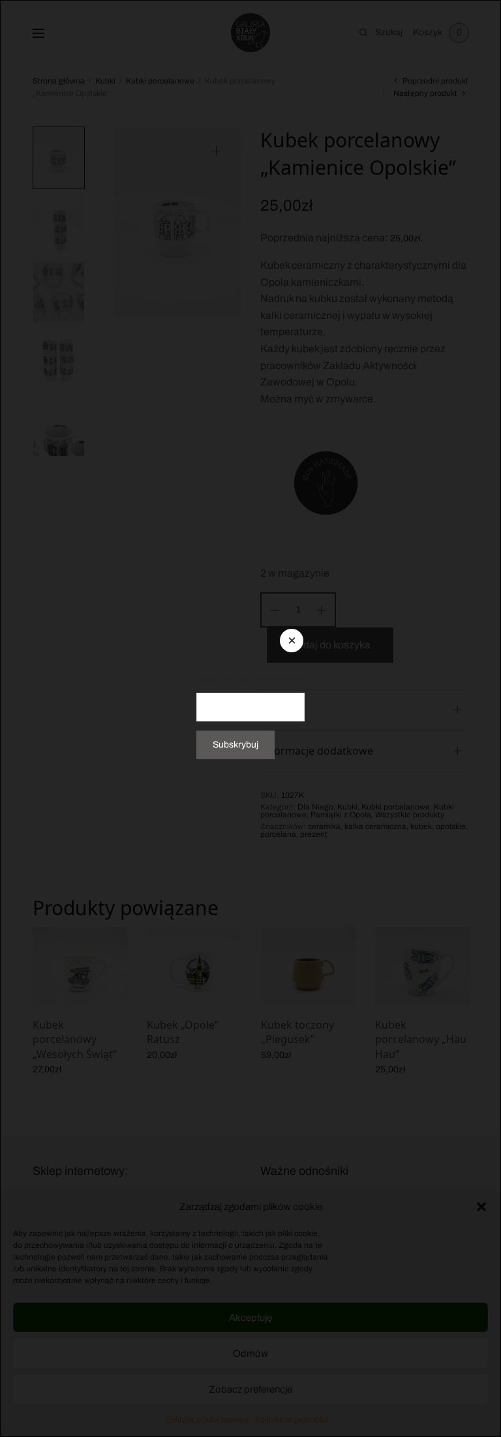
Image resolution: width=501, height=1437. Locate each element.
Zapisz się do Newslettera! (249, 678)
